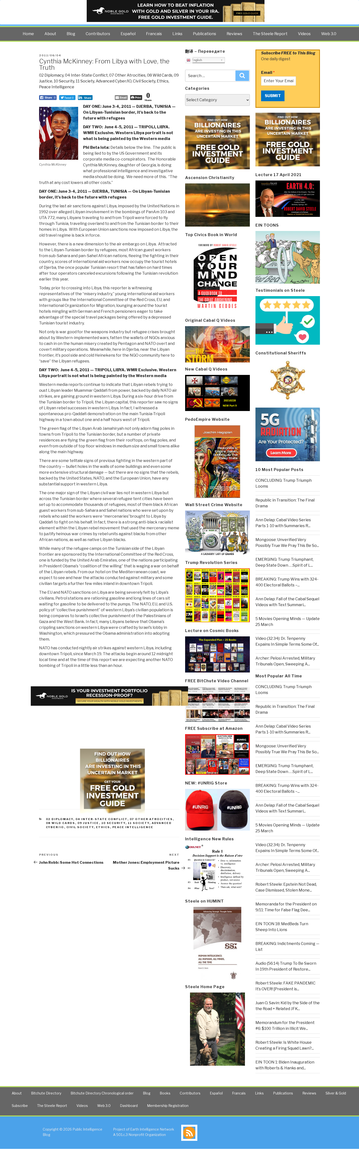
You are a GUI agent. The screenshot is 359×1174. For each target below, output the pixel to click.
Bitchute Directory (46, 1093)
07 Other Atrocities (127, 75)
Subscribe (20, 1106)
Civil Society (144, 81)
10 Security (64, 81)
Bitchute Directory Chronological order (102, 1093)
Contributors (98, 33)
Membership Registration (168, 1106)
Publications (204, 33)
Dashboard (129, 1106)
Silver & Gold (336, 1093)
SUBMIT (273, 95)
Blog (71, 33)
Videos (304, 33)
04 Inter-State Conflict (86, 75)
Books (165, 1093)
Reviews (234, 33)
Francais (154, 33)
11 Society (85, 81)
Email (268, 72)
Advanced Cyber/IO (113, 81)
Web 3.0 (328, 33)
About (50, 33)
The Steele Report (270, 33)
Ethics (163, 81)
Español (128, 33)
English (196, 60)
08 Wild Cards (159, 75)
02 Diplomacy (51, 75)
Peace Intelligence (56, 87)
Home (28, 33)
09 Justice (88, 823)
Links (177, 33)
